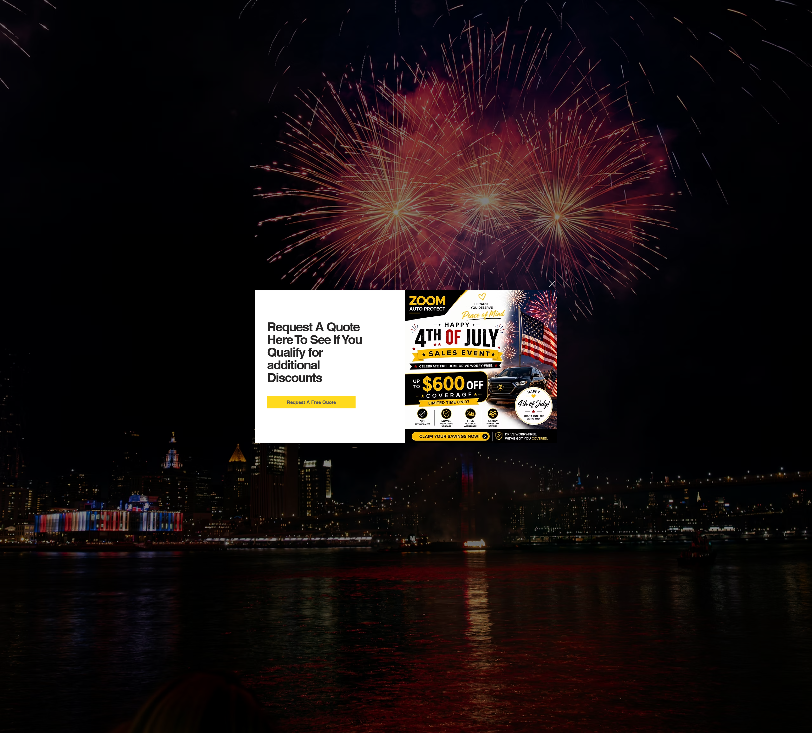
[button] (552, 284)
